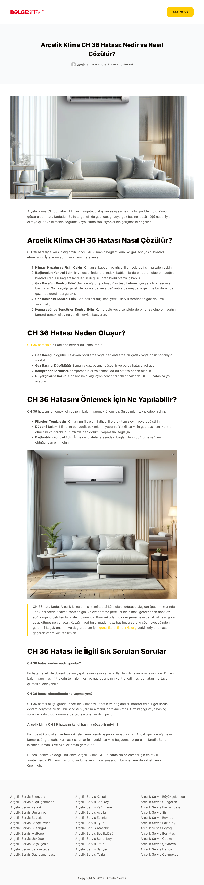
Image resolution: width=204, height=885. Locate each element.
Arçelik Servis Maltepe (27, 833)
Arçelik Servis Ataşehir (92, 828)
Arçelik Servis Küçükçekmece (32, 802)
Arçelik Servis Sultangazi (28, 828)
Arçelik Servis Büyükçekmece (163, 797)
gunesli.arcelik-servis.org (117, 628)
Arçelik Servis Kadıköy (92, 802)
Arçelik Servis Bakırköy (158, 823)
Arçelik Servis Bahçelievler (30, 823)
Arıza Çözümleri (122, 64)
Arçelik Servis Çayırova (158, 844)
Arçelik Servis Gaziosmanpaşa (33, 854)
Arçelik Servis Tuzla (90, 854)
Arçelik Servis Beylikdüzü (94, 833)
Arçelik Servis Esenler (91, 817)
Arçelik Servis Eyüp (89, 823)
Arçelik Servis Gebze (156, 839)
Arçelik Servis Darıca (156, 849)
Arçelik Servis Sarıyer (91, 849)
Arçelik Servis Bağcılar (27, 817)
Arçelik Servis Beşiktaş (158, 833)
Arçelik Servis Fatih (89, 844)
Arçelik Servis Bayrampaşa (161, 807)
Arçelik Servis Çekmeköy (159, 854)
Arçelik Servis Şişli (154, 812)
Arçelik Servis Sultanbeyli (94, 839)
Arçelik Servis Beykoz (157, 817)
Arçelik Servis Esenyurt (27, 797)
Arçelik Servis (116, 878)
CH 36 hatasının (39, 345)
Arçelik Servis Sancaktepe (29, 849)
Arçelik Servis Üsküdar (27, 839)
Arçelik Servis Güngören (159, 802)
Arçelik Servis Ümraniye (28, 812)
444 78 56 (180, 12)
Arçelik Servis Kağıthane (93, 807)
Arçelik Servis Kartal (90, 797)
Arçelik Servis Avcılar (91, 812)
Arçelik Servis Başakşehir (29, 844)
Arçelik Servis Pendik (26, 807)
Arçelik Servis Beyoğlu (157, 828)
